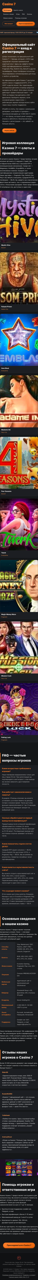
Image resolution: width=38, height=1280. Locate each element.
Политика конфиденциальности (12, 1275)
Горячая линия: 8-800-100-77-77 (19, 1277)
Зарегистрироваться (26, 23)
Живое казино (8, 18)
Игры (18, 14)
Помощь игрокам (21, 18)
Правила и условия (29, 1275)
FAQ (23, 14)
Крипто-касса (18, 10)
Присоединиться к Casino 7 (19, 1245)
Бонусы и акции (8, 14)
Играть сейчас (9, 130)
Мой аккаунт (9, 23)
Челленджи (7, 10)
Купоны (29, 14)
